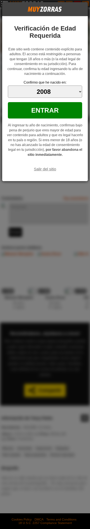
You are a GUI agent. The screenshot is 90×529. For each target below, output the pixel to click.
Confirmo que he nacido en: (45, 82)
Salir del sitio (45, 169)
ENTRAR (45, 110)
